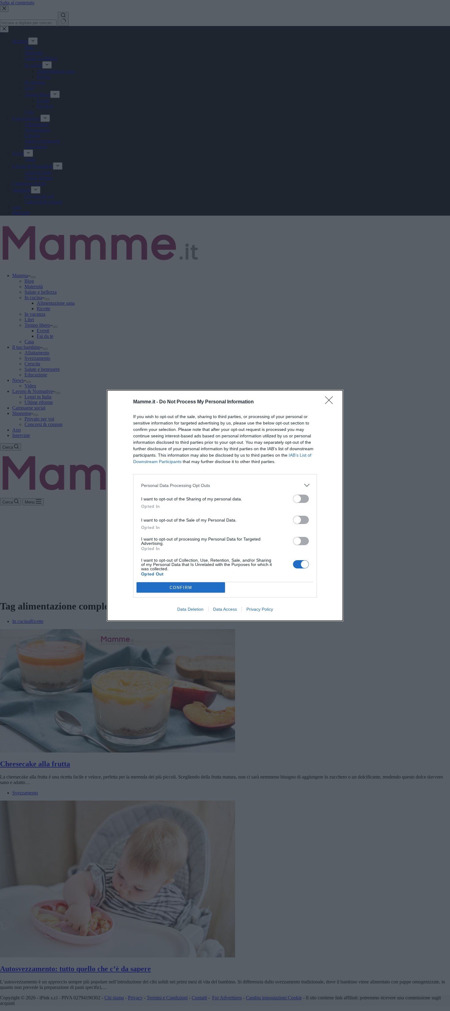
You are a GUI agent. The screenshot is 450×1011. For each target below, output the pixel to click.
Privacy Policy (259, 609)
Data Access (225, 609)
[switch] (301, 499)
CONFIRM (181, 587)
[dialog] (225, 505)
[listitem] (225, 485)
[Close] (331, 402)
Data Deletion (190, 609)
